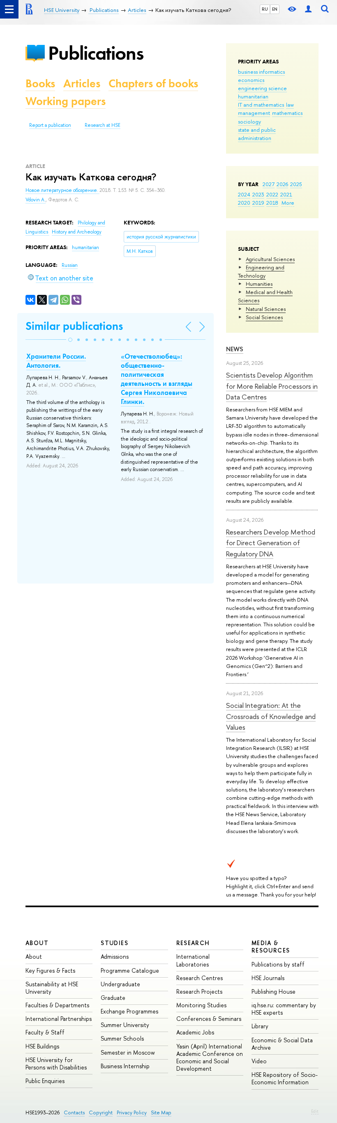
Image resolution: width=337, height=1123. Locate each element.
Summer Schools (122, 1038)
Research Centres (199, 978)
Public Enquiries (45, 1081)
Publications (95, 52)
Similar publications (74, 326)
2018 (272, 202)
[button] (70, 340)
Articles (81, 83)
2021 (286, 194)
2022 (272, 194)
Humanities (259, 283)
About (36, 943)
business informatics (261, 71)
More (288, 202)
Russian (70, 265)
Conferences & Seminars (208, 1019)
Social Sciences (264, 317)
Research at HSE (102, 125)
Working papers (65, 101)
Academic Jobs (195, 1032)
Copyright (101, 1112)
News (234, 349)
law (290, 104)
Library (260, 1026)
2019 (258, 202)
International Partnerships (58, 1019)
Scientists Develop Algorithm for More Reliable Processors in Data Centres (272, 386)
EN (274, 9)
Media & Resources (271, 946)
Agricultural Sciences (270, 259)
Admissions (115, 956)
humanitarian (253, 96)
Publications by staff (278, 964)
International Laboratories (193, 960)
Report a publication (50, 125)
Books (40, 83)
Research (193, 943)
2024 (244, 194)
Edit (315, 1111)
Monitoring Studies (201, 1005)
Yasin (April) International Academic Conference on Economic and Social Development (209, 1057)
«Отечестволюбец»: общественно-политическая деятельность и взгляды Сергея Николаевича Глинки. (156, 379)
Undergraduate (120, 984)
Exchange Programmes (129, 1011)
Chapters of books (153, 83)
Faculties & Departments (57, 1005)
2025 (296, 184)
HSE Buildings (42, 1046)
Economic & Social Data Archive (282, 1043)
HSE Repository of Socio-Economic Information (285, 1078)
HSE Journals (268, 978)
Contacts (74, 1112)
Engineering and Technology (261, 271)
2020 (244, 202)
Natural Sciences (266, 309)
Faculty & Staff (45, 1032)
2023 (258, 194)
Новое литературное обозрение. (62, 190)
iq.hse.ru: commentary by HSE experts (284, 1008)
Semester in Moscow (128, 1052)
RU (265, 9)
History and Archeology (77, 232)
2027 (269, 184)
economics (251, 80)
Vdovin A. (35, 199)
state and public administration (257, 134)
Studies (114, 943)
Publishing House (273, 991)
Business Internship (125, 1066)
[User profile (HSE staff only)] (308, 9)
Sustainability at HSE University (51, 987)
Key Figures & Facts (50, 970)
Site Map (161, 1112)
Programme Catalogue (130, 970)
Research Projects (199, 991)
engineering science (262, 88)
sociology (249, 121)
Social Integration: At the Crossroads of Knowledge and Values (271, 716)
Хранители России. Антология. (56, 361)
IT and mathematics (261, 104)
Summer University (125, 1025)
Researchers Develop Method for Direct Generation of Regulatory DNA (270, 542)
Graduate (113, 998)
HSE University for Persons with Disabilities (56, 1063)
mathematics (287, 113)
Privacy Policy (132, 1112)
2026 (282, 184)
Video (259, 1061)
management (254, 113)
